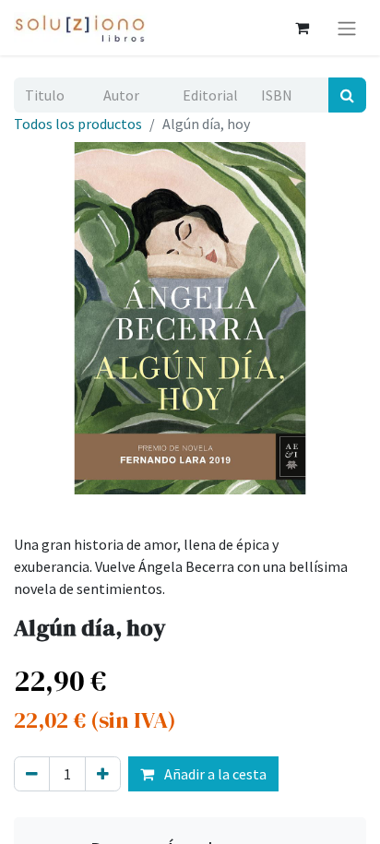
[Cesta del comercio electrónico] (301, 27)
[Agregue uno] (103, 773)
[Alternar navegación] (346, 27)
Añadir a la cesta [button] (214, 774)
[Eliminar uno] (32, 773)
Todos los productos (78, 123)
